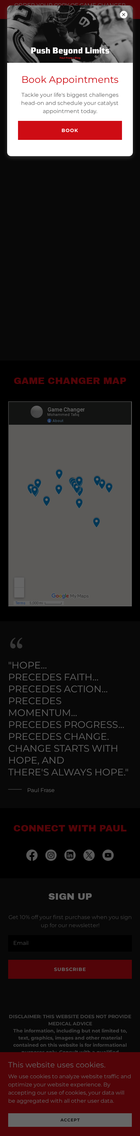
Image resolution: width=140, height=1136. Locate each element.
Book (70, 130)
